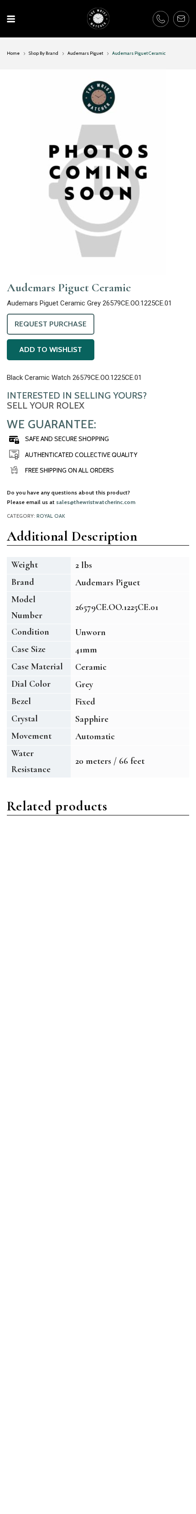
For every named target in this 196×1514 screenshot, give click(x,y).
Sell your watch (129, 1440)
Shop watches (127, 1453)
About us (21, 1466)
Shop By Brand (43, 53)
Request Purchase (51, 324)
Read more (34, 965)
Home (13, 53)
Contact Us (24, 1453)
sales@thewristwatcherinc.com (95, 502)
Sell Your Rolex (45, 405)
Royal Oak (50, 516)
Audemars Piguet (85, 53)
